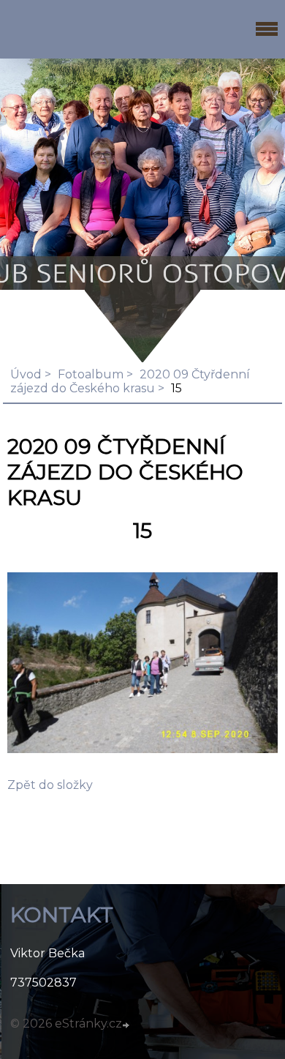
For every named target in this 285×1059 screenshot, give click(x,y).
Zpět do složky (50, 785)
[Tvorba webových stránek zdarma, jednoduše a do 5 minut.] (127, 1025)
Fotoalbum (90, 374)
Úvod (26, 374)
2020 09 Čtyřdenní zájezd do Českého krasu (130, 381)
